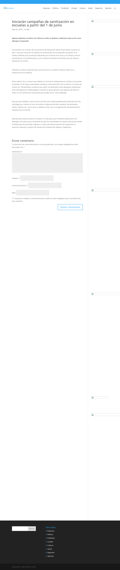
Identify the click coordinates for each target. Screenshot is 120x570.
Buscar (32, 528)
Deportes (99, 8)
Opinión (108, 8)
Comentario (17, 152)
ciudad (26, 29)
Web (13, 193)
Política (55, 8)
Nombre (16, 178)
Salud (90, 8)
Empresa (46, 8)
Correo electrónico (20, 185)
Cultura (83, 8)
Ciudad (74, 8)
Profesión (65, 8)
